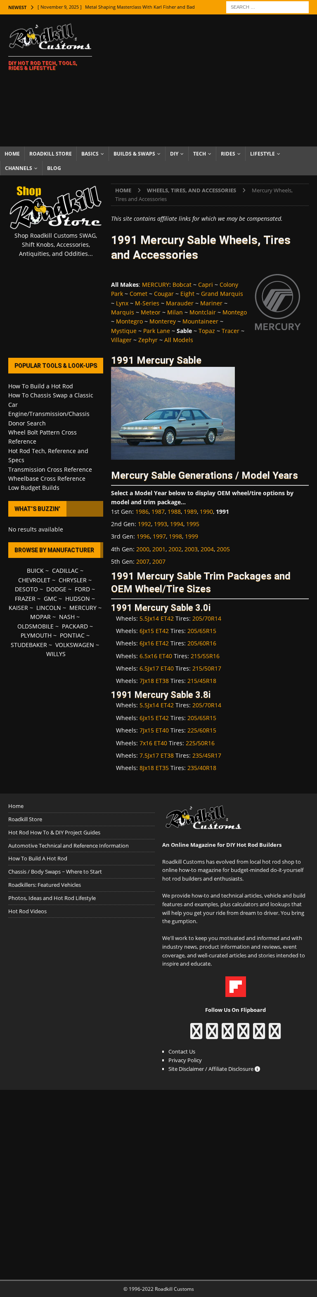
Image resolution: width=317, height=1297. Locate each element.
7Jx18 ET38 (154, 681)
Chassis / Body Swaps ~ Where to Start (55, 871)
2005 (223, 549)
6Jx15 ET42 (154, 631)
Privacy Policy (185, 1060)
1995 (192, 524)
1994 (176, 524)
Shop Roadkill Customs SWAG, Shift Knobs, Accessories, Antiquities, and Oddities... (55, 245)
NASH (67, 617)
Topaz (207, 331)
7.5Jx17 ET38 (157, 755)
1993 (160, 524)
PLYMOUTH (36, 635)
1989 (190, 511)
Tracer (230, 331)
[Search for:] (267, 6)
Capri (205, 284)
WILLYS (56, 654)
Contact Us (181, 1051)
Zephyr (148, 340)
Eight (187, 294)
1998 (175, 536)
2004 (207, 549)
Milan (175, 312)
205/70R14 (206, 618)
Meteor (151, 312)
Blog (54, 168)
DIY (174, 153)
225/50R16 (200, 743)
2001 (159, 549)
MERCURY (155, 284)
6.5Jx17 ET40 (157, 668)
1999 (191, 536)
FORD (82, 589)
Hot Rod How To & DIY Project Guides (54, 832)
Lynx (122, 303)
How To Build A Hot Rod (37, 858)
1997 (159, 536)
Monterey (162, 321)
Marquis (122, 312)
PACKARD (75, 626)
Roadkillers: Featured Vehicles (44, 884)
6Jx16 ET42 (154, 643)
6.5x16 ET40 (156, 656)
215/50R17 (206, 668)
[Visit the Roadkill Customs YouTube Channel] (275, 1035)
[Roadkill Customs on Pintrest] (228, 1035)
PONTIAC (72, 635)
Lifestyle (262, 153)
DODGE (56, 589)
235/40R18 (201, 768)
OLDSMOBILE (35, 626)
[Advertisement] (212, 80)
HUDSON (77, 598)
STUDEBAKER (29, 645)
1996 (143, 536)
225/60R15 (201, 730)
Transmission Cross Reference (50, 469)
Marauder (180, 303)
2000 (142, 549)
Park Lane (156, 331)
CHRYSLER (73, 580)
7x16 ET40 (153, 743)
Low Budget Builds (33, 487)
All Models (178, 340)
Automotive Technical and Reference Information (68, 845)
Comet (138, 294)
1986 (142, 511)
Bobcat (182, 284)
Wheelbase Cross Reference (46, 478)
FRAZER (25, 598)
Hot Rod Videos (27, 911)
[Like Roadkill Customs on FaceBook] (196, 1035)
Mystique (124, 331)
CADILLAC (65, 570)
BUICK (35, 570)
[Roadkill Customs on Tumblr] (243, 1035)
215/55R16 (205, 656)
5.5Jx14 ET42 (157, 618)
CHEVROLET (34, 580)
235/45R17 (206, 755)
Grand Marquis (222, 294)
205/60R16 (201, 643)
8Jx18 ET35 (154, 768)
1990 (206, 511)
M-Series (147, 303)
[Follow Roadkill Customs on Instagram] (212, 1035)
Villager (121, 340)
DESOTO (26, 589)
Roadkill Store (50, 153)
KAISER (18, 608)
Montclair (202, 312)
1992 (144, 524)
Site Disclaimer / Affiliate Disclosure (211, 1069)
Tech (199, 153)
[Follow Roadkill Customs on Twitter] (259, 1035)
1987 (158, 511)
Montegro (129, 321)
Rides (228, 153)
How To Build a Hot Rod (40, 386)
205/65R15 (201, 631)
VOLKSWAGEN (74, 645)
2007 (142, 561)
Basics (90, 153)
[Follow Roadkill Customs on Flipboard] (235, 992)
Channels (18, 168)
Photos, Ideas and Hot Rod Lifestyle (52, 898)
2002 (175, 549)
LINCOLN (48, 608)
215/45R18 (201, 681)
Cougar (164, 294)
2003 (191, 549)
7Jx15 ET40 (154, 730)
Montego (234, 312)
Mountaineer (200, 321)
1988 (174, 511)
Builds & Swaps (134, 153)
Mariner (211, 303)
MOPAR (40, 617)
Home (12, 153)
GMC (50, 598)
